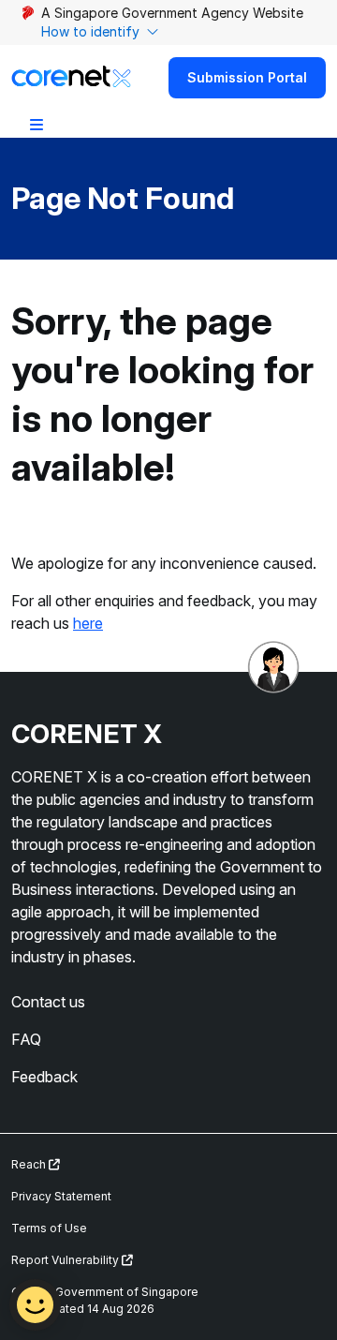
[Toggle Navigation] (36, 124)
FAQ (26, 1039)
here (88, 623)
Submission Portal (247, 77)
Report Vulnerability (66, 1260)
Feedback (44, 1076)
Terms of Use (49, 1228)
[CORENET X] (71, 77)
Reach (30, 1164)
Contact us (48, 1001)
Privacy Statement (61, 1196)
